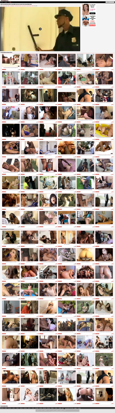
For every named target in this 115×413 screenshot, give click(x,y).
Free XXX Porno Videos (79, 408)
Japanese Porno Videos (75, 408)
